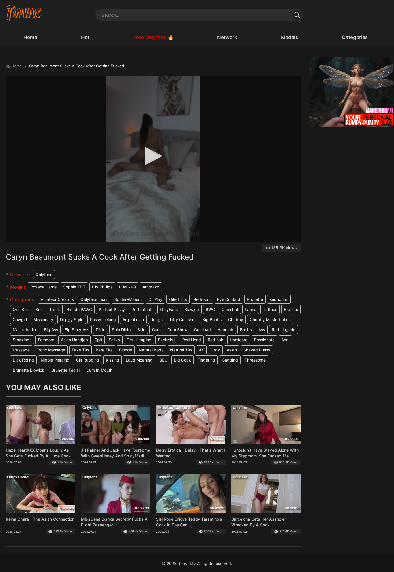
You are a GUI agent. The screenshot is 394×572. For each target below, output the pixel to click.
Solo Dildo (121, 329)
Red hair (215, 339)
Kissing (112, 359)
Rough (157, 319)
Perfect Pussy (112, 309)
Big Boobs (212, 319)
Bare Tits (104, 349)
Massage (21, 349)
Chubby (235, 319)
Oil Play (155, 299)
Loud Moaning (139, 359)
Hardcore (238, 339)
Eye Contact (228, 299)
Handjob (225, 329)
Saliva (114, 339)
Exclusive (167, 339)
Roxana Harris (43, 286)
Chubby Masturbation (270, 319)
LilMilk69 (127, 286)
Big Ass (51, 329)
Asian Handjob (74, 339)
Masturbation (25, 329)
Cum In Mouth (99, 370)
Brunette (255, 299)
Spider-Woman (128, 299)
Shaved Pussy (256, 349)
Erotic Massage (50, 349)
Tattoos (270, 309)
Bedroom (202, 299)
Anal (285, 339)
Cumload (202, 329)
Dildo (100, 329)
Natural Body (151, 349)
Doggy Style (71, 319)
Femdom (46, 339)
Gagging (230, 359)
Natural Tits (181, 349)
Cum (156, 329)
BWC (210, 309)
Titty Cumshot (182, 319)
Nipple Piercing (55, 359)
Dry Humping (139, 339)
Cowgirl (20, 319)
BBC (163, 359)
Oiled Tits (178, 299)
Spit (98, 339)
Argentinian (133, 319)
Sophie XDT (74, 286)
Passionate (264, 339)
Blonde (125, 349)
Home (16, 66)
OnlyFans (169, 309)
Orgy (215, 349)
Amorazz (150, 286)
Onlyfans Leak (94, 299)
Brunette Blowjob (29, 370)
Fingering (206, 359)
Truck (54, 309)
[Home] (24, 12)
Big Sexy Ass (77, 329)
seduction (279, 299)
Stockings (22, 339)
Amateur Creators (57, 299)
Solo (141, 329)
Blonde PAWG (79, 309)
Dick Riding (23, 359)
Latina (250, 309)
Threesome (255, 359)
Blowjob (191, 309)
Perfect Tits (142, 309)
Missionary (43, 319)
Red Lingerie (283, 329)
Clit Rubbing (87, 359)
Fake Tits (80, 349)
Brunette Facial (65, 370)
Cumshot (230, 309)
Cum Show (177, 329)
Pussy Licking (103, 319)
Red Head (191, 339)
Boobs (246, 329)
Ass (261, 329)
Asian (232, 349)
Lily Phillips (102, 286)
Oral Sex (21, 309)
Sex (39, 309)
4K (201, 349)
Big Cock (182, 359)
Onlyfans (43, 274)
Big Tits (291, 309)
